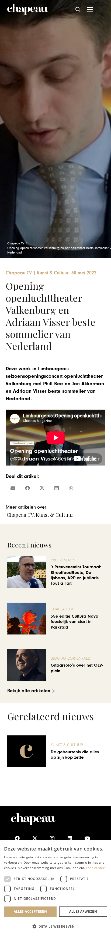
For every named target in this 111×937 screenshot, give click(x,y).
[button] (78, 9)
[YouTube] (87, 838)
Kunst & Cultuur (54, 515)
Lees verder (95, 868)
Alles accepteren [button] (30, 911)
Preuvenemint (64, 560)
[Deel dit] (27, 488)
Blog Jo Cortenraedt (71, 658)
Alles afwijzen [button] (83, 911)
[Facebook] (17, 838)
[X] (35, 838)
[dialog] (55, 888)
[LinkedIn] (70, 838)
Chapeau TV (20, 515)
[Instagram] (52, 838)
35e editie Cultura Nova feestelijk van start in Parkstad (74, 622)
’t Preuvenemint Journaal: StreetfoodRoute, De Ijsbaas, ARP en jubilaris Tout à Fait (76, 575)
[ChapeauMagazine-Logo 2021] (27, 9)
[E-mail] (13, 488)
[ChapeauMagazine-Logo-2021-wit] (33, 819)
